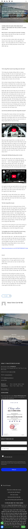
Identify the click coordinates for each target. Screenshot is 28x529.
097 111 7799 (12, 371)
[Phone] (2, 523)
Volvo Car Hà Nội (7, 18)
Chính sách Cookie (14, 494)
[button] (26, 1)
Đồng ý (23, 526)
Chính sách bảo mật (8, 456)
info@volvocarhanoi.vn (8, 377)
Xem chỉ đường (4, 389)
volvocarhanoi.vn (8, 374)
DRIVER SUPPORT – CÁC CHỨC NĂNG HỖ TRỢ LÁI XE (14, 7)
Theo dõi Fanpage (7, 485)
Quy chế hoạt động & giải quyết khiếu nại (14, 499)
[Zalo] (2, 526)
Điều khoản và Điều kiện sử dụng (14, 489)
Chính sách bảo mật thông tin (14, 492)
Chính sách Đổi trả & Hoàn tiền (14, 497)
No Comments (23, 18)
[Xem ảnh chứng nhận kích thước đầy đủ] (14, 418)
